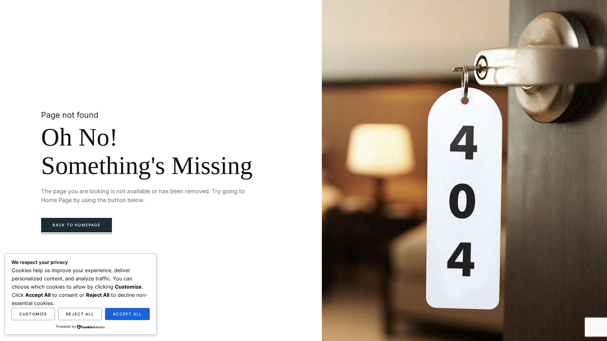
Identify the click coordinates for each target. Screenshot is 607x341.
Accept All (127, 314)
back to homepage (76, 225)
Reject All (80, 314)
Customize (33, 314)
